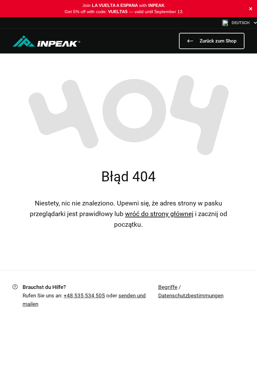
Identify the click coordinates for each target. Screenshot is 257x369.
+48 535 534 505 (84, 295)
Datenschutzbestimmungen (190, 295)
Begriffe (167, 287)
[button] (239, 22)
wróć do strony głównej (159, 214)
